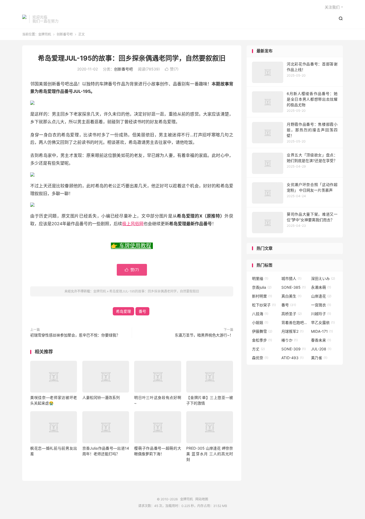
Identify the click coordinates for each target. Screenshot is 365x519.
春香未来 (321, 340)
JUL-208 (321, 349)
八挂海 (260, 313)
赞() (171, 69)
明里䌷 (260, 278)
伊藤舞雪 (262, 331)
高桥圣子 (291, 313)
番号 (142, 311)
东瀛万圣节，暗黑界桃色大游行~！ (204, 335)
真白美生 (291, 296)
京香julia (261, 287)
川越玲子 (321, 313)
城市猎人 (291, 278)
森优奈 (260, 357)
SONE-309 (293, 349)
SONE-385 (293, 287)
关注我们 (332, 7)
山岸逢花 (321, 296)
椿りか (289, 340)
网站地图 (201, 499)
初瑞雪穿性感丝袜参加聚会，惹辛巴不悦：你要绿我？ (75, 335)
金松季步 (262, 340)
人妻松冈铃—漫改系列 (101, 397)
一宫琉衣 (321, 305)
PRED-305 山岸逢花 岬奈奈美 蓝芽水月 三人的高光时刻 (209, 454)
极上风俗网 (132, 223)
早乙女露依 (323, 322)
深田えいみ (323, 278)
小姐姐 (260, 322)
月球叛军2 (292, 331)
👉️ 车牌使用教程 (131, 246)
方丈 (258, 349)
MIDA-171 (322, 331)
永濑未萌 (321, 287)
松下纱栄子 (264, 305)
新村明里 (262, 296)
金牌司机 (24, 19)
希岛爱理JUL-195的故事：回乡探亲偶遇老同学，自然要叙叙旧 (132, 58)
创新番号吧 (65, 34)
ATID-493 (292, 357)
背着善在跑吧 (294, 322)
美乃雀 (319, 357)
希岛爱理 (123, 311)
